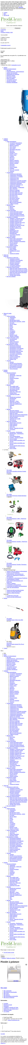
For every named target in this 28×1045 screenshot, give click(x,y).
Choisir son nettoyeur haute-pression (15, 590)
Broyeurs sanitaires (11, 276)
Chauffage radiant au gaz (15, 223)
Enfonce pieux (13, 155)
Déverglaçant (13, 420)
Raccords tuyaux (13, 195)
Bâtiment (9, 385)
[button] (6, 449)
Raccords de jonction (14, 198)
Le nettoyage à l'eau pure (12, 595)
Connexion (3, 29)
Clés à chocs (12, 148)
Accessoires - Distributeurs (16, 432)
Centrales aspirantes (14, 264)
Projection (12, 209)
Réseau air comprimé (14, 190)
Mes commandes (7, 990)
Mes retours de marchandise (10, 992)
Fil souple (12, 322)
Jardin (5, 314)
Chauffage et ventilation (12, 217)
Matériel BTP (10, 205)
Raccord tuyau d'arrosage (16, 367)
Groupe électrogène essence (16, 211)
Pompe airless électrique (15, 240)
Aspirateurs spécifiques (15, 261)
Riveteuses (12, 165)
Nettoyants (12, 426)
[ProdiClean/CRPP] (11, 23)
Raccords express (14, 196)
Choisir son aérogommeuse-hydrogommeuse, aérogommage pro (15, 573)
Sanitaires (12, 405)
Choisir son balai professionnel (14, 597)
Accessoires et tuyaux (12, 79)
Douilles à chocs (13, 153)
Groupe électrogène (11, 210)
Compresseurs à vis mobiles (16, 176)
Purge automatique (14, 201)
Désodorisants (13, 398)
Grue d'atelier (13, 248)
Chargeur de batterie (14, 253)
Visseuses (12, 171)
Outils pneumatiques (11, 141)
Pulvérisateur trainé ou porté (16, 351)
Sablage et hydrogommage (10, 69)
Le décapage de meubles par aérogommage (17, 586)
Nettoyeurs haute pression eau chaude (18, 269)
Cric (11, 252)
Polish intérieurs (13, 425)
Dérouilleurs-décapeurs (15, 149)
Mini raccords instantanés (16, 202)
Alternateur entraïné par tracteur (17, 215)
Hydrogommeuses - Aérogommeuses (15, 71)
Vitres (11, 408)
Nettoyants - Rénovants (15, 391)
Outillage (6, 140)
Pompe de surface (14, 355)
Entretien (9, 395)
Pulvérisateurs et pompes (12, 344)
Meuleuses (12, 157)
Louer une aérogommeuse (13, 587)
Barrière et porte (13, 335)
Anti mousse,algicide (14, 389)
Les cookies (6, 1011)
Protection (12, 382)
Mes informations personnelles (11, 996)
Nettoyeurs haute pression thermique (18, 272)
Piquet (11, 328)
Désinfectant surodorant (15, 397)
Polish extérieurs (13, 424)
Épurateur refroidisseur (12, 82)
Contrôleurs (12, 332)
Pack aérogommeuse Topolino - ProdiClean (17, 541)
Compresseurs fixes (14, 178)
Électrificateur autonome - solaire (17, 321)
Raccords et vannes (11, 77)
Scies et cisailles (13, 167)
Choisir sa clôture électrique (13, 592)
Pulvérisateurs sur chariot (15, 349)
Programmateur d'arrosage (16, 366)
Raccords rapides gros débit (16, 192)
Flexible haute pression (15, 275)
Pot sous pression (14, 242)
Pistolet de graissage (14, 161)
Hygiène (9, 430)
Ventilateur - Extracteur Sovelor (17, 218)
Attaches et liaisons (14, 336)
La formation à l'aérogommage (14, 584)
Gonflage (12, 156)
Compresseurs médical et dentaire (17, 182)
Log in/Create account (9, 952)
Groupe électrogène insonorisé (17, 214)
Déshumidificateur (14, 232)
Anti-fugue (12, 340)
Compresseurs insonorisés (16, 183)
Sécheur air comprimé (15, 186)
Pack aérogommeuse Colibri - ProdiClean (16, 518)
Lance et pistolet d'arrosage (16, 364)
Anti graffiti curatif (14, 386)
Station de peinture (11, 237)
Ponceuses (12, 164)
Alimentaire (12, 374)
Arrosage (9, 360)
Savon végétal (13, 448)
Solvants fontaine (14, 417)
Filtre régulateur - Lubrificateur (17, 187)
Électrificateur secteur (15, 320)
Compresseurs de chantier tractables (18, 180)
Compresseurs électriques (16, 174)
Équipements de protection (13, 74)
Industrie (9, 409)
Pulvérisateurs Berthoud (15, 345)
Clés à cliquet (13, 147)
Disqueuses (12, 152)
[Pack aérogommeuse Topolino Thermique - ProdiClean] (15, 561)
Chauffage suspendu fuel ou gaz (17, 222)
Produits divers (13, 393)
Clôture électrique (11, 316)
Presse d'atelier (13, 249)
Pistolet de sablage (11, 75)
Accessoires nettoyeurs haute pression (18, 271)
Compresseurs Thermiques (16, 175)
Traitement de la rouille (15, 418)
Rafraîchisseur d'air (14, 230)
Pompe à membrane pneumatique (17, 241)
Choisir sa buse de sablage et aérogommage (17, 571)
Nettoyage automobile (12, 421)
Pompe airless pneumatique (16, 238)
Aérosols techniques (11, 372)
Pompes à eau (13, 359)
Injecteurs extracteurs (14, 263)
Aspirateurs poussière (15, 259)
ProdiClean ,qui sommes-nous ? (11, 1008)
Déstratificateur (13, 233)
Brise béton (12, 206)
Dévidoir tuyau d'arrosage (16, 363)
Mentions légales (7, 1010)
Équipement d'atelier (11, 246)
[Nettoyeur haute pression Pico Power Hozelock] (15, 640)
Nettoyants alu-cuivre (15, 402)
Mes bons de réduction (9, 997)
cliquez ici (3, 1043)
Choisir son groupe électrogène (14, 591)
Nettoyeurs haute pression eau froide (18, 268)
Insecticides (12, 399)
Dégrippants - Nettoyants (15, 375)
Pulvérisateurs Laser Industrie (16, 348)
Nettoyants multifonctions (16, 403)
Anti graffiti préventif (15, 387)
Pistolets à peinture (14, 163)
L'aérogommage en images (13, 579)
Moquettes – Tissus (14, 401)
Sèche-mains (13, 236)
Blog (5, 13)
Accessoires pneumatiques (16, 142)
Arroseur (12, 362)
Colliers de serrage (14, 203)
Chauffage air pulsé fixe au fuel (17, 225)
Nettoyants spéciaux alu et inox (17, 416)
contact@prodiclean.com (13, 1020)
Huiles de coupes (14, 413)
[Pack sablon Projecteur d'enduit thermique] (15, 493)
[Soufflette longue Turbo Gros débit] (15, 617)
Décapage (12, 151)
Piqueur (11, 207)
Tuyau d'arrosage (14, 368)
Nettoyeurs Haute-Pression (13, 267)
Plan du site (6, 15)
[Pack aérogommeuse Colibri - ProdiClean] (15, 516)
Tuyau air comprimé (14, 169)
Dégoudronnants (13, 390)
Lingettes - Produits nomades (16, 437)
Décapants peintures (14, 410)
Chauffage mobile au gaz (15, 228)
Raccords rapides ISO (15, 191)
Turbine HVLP (13, 244)
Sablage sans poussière (12, 73)
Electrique (12, 376)
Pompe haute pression (15, 273)
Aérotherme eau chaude (15, 226)
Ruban (11, 325)
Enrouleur (12, 333)
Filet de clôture (13, 324)
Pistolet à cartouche (14, 160)
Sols (11, 406)
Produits (5, 371)
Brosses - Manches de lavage (16, 428)
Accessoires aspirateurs (15, 265)
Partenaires (6, 1006)
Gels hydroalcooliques (15, 436)
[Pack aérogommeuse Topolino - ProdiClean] (15, 538)
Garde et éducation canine (13, 337)
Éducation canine (14, 343)
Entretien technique (14, 378)
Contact (5, 12)
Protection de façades (15, 394)
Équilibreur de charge (15, 250)
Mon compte (4, 987)
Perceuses (12, 159)
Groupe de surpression (15, 356)
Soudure (12, 383)
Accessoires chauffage (15, 234)
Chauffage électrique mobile (16, 219)
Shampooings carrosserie (15, 422)
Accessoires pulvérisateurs (16, 354)
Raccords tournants (14, 199)
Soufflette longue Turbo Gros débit (15, 619)
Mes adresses (7, 994)
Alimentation (13, 317)
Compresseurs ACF (14, 179)
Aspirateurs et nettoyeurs (12, 257)
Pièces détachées (13, 188)
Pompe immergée (14, 358)
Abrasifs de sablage (11, 81)
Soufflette (12, 168)
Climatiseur (12, 229)
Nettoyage (6, 256)
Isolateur (12, 329)
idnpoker (21, 7)
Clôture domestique (14, 341)
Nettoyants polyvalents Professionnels (18, 414)
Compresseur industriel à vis (16, 184)
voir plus (15, 980)
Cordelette (12, 318)
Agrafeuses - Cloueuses (15, 144)
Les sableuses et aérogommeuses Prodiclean (17, 578)
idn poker (9, 70)
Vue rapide (9, 470)
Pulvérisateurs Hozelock (15, 347)
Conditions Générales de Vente (11, 1007)
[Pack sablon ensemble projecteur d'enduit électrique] (15, 468)
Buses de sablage (11, 78)
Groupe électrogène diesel (16, 213)
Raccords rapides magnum (16, 194)
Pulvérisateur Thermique (15, 352)
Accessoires (12, 331)
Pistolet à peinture (14, 245)
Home (5, 654)
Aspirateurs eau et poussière (16, 260)
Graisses (12, 379)
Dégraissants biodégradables (16, 412)
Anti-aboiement (13, 339)
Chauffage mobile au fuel (16, 221)
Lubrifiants (12, 381)
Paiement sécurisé (8, 1004)
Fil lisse (11, 327)
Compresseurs (10, 172)
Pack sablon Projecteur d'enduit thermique (16, 495)
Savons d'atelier (13, 439)
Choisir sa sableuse (11, 583)
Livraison (6, 1003)
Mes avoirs (6, 993)
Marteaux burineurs (14, 145)
